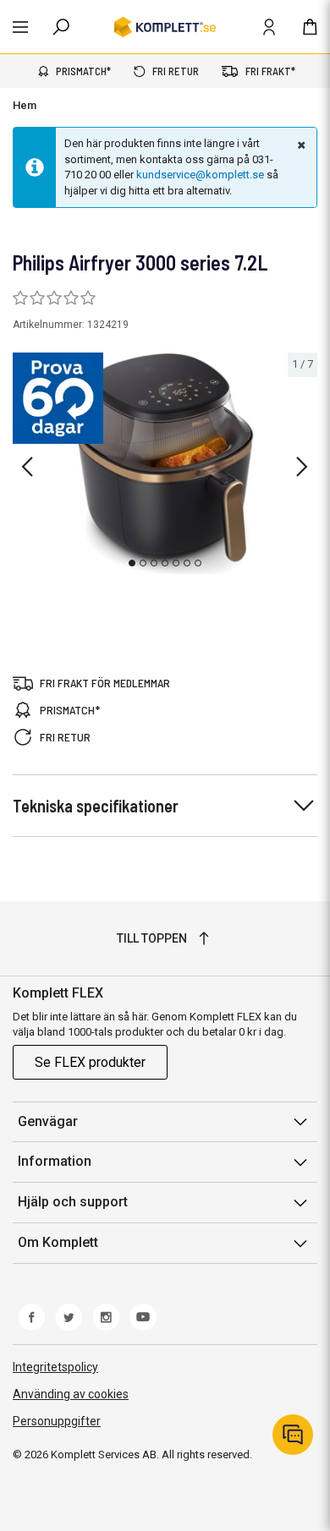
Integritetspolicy (55, 1367)
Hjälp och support (73, 1202)
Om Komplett (58, 1242)
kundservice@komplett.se (200, 174)
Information (54, 1161)
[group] (165, 464)
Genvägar (48, 1121)
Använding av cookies (71, 1394)
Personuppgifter (57, 1421)
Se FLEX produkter (90, 1062)
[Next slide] (302, 466)
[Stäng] (299, 144)
